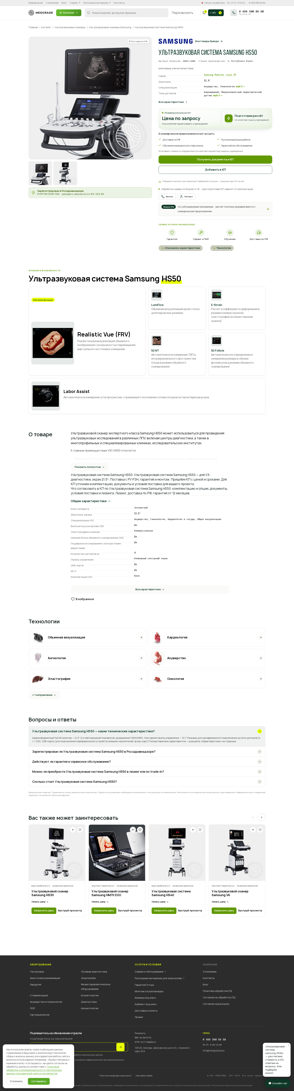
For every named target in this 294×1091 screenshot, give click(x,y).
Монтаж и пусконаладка (149, 991)
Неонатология (89, 1008)
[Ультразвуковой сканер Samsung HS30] (57, 853)
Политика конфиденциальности (116, 1075)
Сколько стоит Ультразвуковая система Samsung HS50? (74, 782)
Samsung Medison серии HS (220, 74)
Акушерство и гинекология (46, 1001)
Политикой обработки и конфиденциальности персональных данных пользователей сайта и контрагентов (34, 1070)
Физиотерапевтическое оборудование (95, 987)
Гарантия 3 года (144, 984)
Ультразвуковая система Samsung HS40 (171, 893)
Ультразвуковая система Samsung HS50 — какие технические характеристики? (93, 731)
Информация (36, 2)
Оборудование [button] (40, 965)
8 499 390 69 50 (257, 3)
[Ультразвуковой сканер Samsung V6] (237, 853)
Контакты (119, 2)
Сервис (75, 2)
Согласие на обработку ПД (219, 997)
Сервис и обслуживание (150, 971)
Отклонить (16, 1081)
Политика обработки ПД (217, 991)
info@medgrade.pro (213, 1050)
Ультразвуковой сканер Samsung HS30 (49, 893)
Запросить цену (44, 910)
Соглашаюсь (38, 1081)
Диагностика (89, 1001)
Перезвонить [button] (182, 13)
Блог (64, 2)
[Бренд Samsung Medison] (176, 41)
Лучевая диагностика (94, 971)
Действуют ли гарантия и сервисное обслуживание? (71, 762)
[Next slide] (261, 817)
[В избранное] (80, 830)
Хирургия (35, 984)
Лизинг (139, 1017)
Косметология (90, 995)
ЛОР (32, 1008)
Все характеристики (171, 102)
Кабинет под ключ (146, 1004)
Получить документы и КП (215, 159)
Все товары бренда (207, 41)
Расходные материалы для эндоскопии (160, 978)
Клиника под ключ (145, 997)
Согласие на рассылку (216, 1003)
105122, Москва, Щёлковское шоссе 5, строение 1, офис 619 (163, 1049)
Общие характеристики (89, 501)
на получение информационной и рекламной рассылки (98, 1059)
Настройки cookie (144, 1075)
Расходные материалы (97, 2)
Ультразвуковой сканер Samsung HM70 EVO (110, 893)
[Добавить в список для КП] (73, 830)
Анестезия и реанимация (45, 978)
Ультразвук (37, 971)
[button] (215, 209)
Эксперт (188, 196)
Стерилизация (39, 995)
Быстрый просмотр (70, 910)
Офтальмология (39, 1014)
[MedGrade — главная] (41, 12)
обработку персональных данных (87, 1054)
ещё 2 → (240, 86)
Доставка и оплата (146, 1010)
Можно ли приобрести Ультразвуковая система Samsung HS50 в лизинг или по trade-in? (98, 772)
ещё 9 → (218, 95)
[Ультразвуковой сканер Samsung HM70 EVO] (117, 853)
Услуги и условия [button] (148, 965)
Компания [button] (210, 965)
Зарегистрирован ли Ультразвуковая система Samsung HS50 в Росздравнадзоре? (94, 752)
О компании (52, 2)
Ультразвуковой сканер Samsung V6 (230, 893)
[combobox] (126, 12)
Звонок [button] (169, 196)
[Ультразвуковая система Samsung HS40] (177, 853)
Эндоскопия (88, 978)
